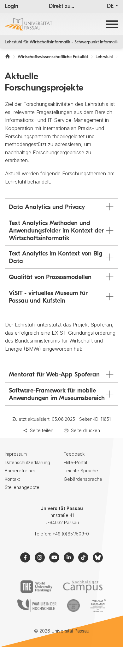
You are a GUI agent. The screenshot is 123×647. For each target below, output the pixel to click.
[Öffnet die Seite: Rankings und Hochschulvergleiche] (36, 586)
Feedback (74, 454)
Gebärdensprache (83, 479)
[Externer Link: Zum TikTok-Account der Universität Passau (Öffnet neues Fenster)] (83, 557)
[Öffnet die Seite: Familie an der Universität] (36, 605)
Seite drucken (85, 430)
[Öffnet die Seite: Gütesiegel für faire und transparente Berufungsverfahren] (73, 605)
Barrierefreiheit (20, 470)
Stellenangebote (22, 487)
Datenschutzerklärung (27, 462)
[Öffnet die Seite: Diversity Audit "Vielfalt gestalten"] (98, 605)
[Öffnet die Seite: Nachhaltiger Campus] (82, 586)
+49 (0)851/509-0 (70, 533)
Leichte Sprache (81, 470)
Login (11, 6)
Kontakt (12, 479)
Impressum (16, 454)
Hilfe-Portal (75, 462)
